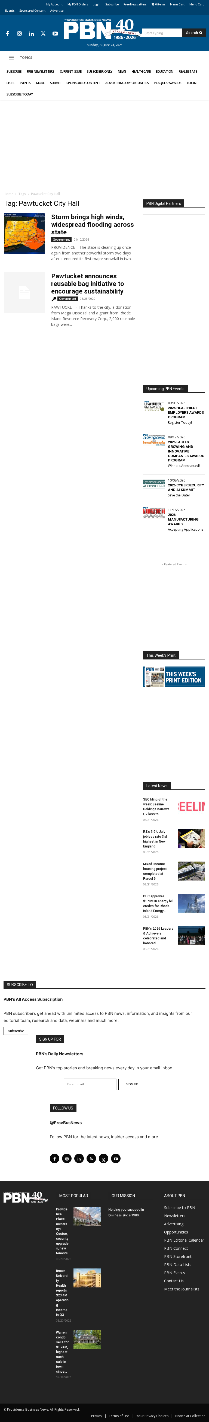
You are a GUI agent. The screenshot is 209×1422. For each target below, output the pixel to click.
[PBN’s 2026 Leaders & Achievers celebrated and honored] (191, 935)
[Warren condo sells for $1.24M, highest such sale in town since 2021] (87, 1339)
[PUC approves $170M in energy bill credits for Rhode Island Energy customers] (191, 903)
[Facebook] (7, 34)
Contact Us (174, 1280)
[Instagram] (19, 34)
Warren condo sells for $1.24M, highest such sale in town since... (62, 1352)
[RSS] (91, 1158)
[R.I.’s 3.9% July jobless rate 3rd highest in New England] (191, 838)
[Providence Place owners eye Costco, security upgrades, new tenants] (87, 1216)
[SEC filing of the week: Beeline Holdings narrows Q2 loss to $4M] (191, 806)
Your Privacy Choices (152, 1416)
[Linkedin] (31, 34)
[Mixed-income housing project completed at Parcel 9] (191, 871)
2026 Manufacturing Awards (183, 519)
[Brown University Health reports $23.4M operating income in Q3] (87, 1277)
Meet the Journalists (181, 1289)
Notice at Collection (190, 1416)
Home (8, 194)
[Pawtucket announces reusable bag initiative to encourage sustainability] (24, 292)
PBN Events (174, 1272)
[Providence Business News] (104, 29)
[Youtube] (55, 34)
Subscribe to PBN (179, 1207)
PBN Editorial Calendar (184, 1240)
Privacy (96, 1416)
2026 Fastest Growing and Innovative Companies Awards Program (186, 451)
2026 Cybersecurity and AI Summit (186, 487)
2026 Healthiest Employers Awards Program (186, 412)
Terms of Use (119, 1416)
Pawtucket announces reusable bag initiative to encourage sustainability (87, 283)
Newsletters (174, 1215)
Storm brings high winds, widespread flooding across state (92, 224)
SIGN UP (132, 1084)
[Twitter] (43, 34)
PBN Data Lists (177, 1264)
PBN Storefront (178, 1256)
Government (61, 239)
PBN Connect (176, 1248)
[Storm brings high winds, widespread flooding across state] (24, 233)
